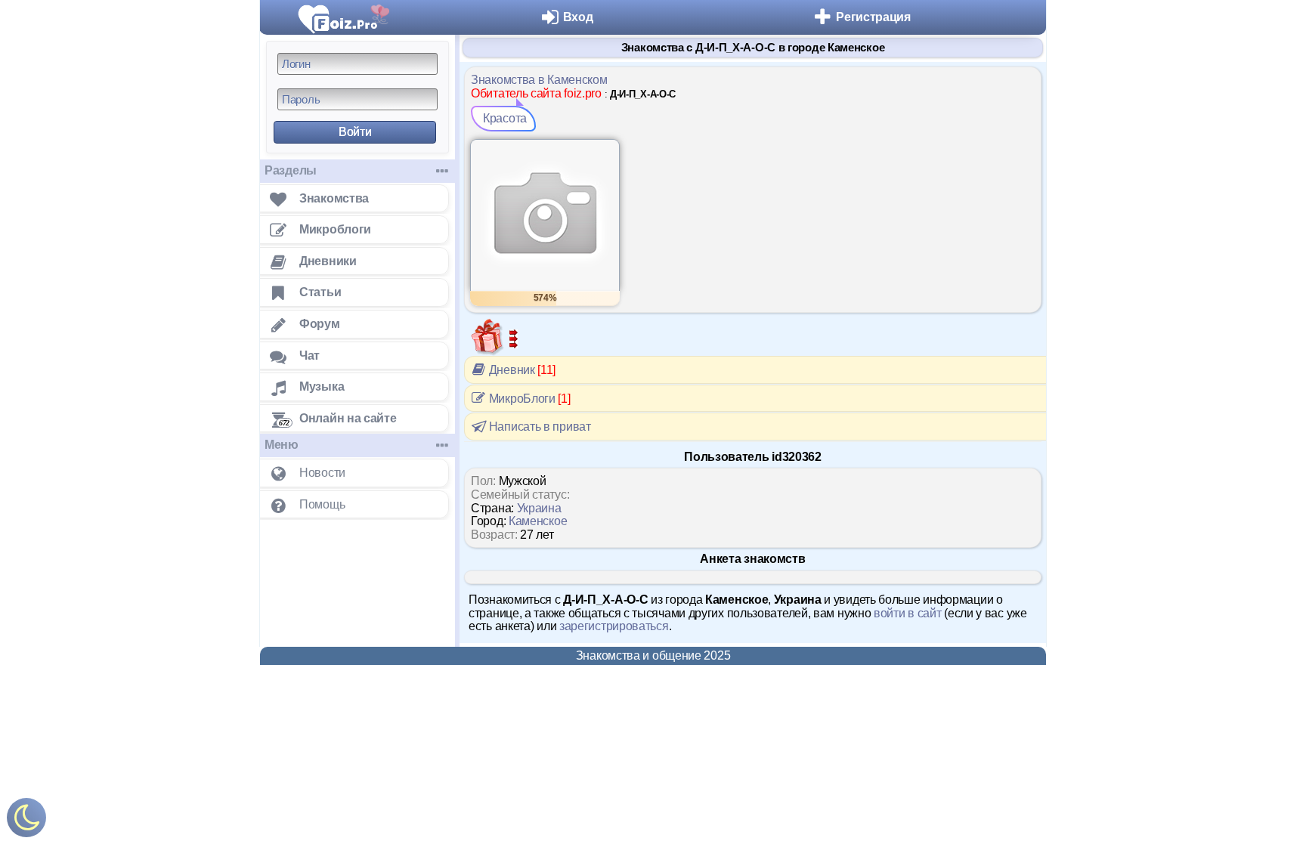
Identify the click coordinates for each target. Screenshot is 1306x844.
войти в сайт (907, 613)
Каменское (538, 521)
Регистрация (873, 17)
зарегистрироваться (614, 626)
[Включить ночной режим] (26, 820)
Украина (539, 508)
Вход (578, 17)
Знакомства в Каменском (539, 79)
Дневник (521, 369)
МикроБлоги (528, 398)
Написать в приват (538, 426)
